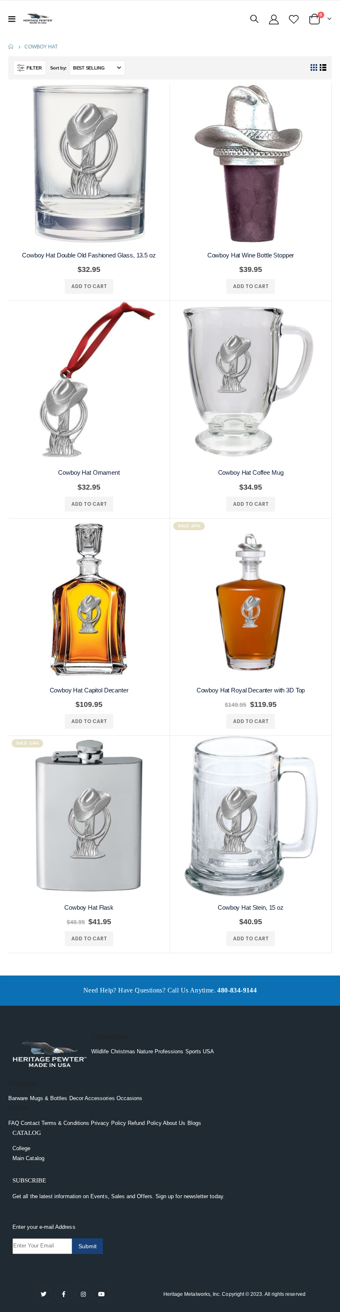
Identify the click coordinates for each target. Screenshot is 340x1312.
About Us (174, 1123)
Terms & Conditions (65, 1123)
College (21, 1148)
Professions (169, 1051)
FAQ (13, 1123)
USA (208, 1051)
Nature (145, 1051)
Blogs (194, 1123)
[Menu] (11, 19)
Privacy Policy (108, 1123)
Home (11, 46)
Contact (30, 1123)
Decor (76, 1098)
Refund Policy (145, 1123)
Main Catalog (28, 1158)
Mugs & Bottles (49, 1098)
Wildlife (100, 1051)
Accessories (100, 1098)
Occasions (130, 1098)
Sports (193, 1051)
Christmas (123, 1051)
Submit (87, 1246)
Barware (18, 1098)
